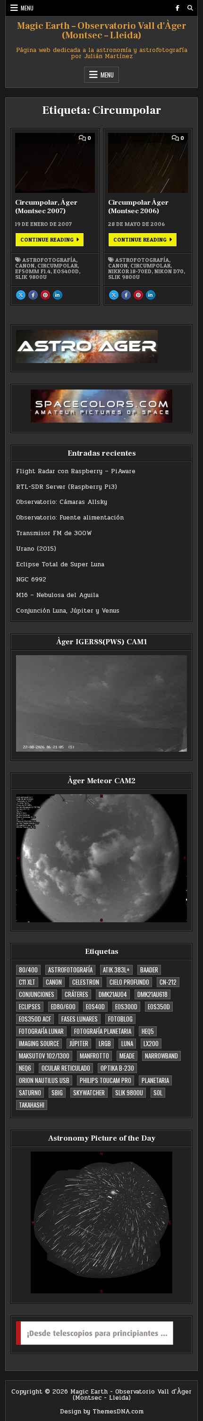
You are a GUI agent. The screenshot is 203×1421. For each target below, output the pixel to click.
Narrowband (161, 1055)
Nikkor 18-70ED (130, 271)
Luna (127, 1043)
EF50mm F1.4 (33, 271)
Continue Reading (52, 241)
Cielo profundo (129, 982)
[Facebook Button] (177, 8)
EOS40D (95, 1006)
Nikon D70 (169, 271)
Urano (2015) (36, 549)
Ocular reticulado (66, 1068)
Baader (149, 969)
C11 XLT (27, 982)
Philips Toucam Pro (105, 1080)
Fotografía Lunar (41, 1031)
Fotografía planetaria (102, 1031)
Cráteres (76, 994)
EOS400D (66, 271)
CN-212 (168, 982)
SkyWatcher (89, 1092)
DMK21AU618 (152, 994)
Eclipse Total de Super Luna (60, 564)
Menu (27, 8)
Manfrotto (94, 1055)
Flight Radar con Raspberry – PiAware (75, 471)
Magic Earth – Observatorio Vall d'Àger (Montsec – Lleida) (101, 31)
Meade (127, 1055)
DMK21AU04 (113, 994)
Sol (157, 1092)
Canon (24, 266)
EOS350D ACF (35, 1018)
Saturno (30, 1092)
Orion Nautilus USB (44, 1080)
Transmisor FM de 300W (54, 533)
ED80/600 (63, 1006)
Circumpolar (57, 266)
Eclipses (30, 1006)
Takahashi (31, 1104)
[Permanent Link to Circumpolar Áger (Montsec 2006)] (148, 163)
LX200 (151, 1043)
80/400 (28, 969)
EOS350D (159, 1006)
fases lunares (79, 1018)
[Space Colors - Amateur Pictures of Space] (101, 406)
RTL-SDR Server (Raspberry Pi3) (66, 487)
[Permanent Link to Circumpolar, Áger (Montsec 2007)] (55, 163)
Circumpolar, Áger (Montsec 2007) (46, 207)
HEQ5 (148, 1031)
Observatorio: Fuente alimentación (70, 517)
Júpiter (78, 1043)
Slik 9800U (31, 277)
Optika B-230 (117, 1068)
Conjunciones (36, 994)
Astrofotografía (49, 260)
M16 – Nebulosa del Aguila (57, 595)
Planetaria (155, 1080)
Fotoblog (120, 1018)
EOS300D (126, 1006)
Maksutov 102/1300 (44, 1055)
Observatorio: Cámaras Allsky (61, 502)
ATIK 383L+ (116, 969)
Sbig (57, 1092)
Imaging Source (39, 1043)
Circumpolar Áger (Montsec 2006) (138, 207)
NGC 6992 (31, 579)
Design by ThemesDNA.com (102, 1411)
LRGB (105, 1043)
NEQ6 (25, 1068)
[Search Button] (190, 8)
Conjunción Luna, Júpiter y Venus (67, 610)
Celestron (85, 982)
